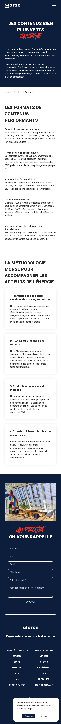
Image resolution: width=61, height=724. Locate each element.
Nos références (43, 668)
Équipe (17, 662)
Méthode (44, 656)
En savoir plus (27, 708)
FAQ (17, 679)
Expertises (17, 668)
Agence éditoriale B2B (17, 650)
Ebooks (43, 673)
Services (18, 92)
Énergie (29, 92)
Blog (17, 673)
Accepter (29, 716)
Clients (44, 662)
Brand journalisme (44, 650)
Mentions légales (44, 685)
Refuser (44, 716)
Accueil (8, 92)
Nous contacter (17, 685)
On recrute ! (44, 679)
